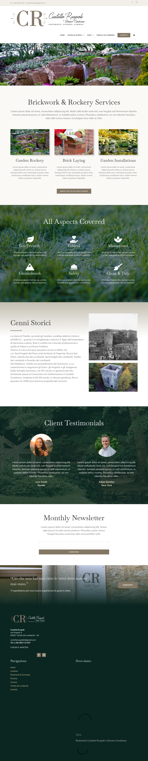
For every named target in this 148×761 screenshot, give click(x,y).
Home (12, 667)
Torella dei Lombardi (19, 686)
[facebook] (39, 655)
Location (14, 671)
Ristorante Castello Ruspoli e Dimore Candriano (101, 740)
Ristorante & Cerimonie (20, 675)
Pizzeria (13, 678)
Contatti (13, 689)
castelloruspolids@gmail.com (35, 3)
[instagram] (44, 655)
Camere (13, 682)
